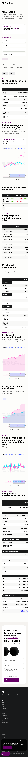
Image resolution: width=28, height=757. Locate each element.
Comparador (5, 722)
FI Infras (4, 708)
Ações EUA (4, 715)
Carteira (17, 62)
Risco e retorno (7, 64)
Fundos (3, 710)
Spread (11, 67)
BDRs (3, 704)
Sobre (3, 734)
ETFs (3, 702)
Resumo (5, 59)
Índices (3, 711)
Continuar (7, 747)
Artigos (3, 729)
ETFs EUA (4, 713)
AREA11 (5, 40)
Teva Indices (5, 737)
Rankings (4, 724)
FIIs (3, 706)
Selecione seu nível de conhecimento (11, 670)
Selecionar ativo (7, 49)
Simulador (4, 720)
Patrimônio (16, 64)
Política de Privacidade (9, 743)
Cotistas (5, 67)
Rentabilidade (13, 59)
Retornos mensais (7, 62)
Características (20, 67)
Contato (4, 736)
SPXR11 (5, 45)
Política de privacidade (19, 753)
